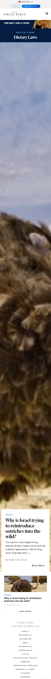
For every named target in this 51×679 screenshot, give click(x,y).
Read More (38, 565)
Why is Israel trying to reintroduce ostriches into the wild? (24, 528)
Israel (9, 514)
